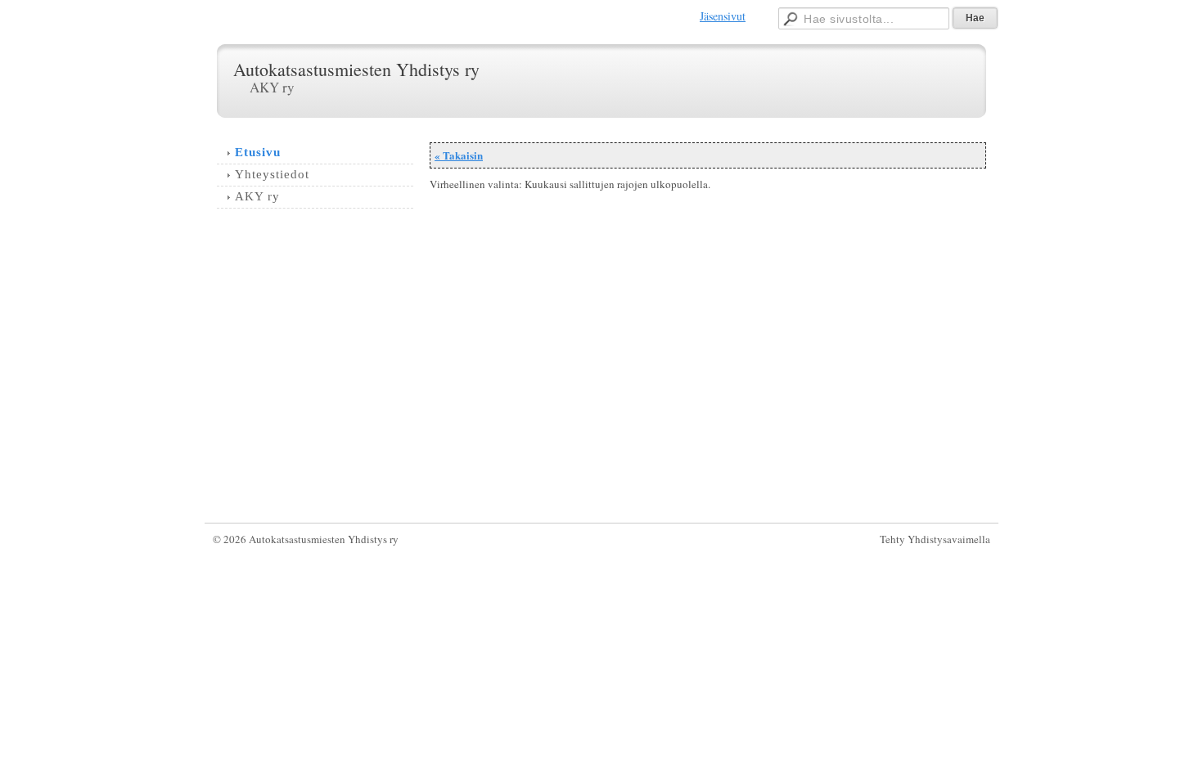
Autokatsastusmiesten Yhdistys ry (356, 69)
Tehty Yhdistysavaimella (935, 539)
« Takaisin (459, 155)
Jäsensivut (723, 16)
